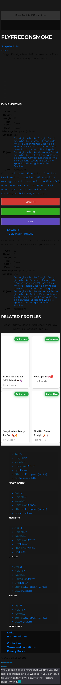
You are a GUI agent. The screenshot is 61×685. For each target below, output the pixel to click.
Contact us (14, 643)
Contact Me (31, 202)
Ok (19, 681)
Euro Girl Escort (38, 189)
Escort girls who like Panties (36, 153)
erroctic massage (24, 181)
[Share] (5, 662)
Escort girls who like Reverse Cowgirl (36, 156)
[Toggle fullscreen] (8, 662)
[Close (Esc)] (2, 662)
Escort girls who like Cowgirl (30, 138)
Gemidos (6, 193)
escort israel (29, 185)
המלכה (4, 50)
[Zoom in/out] (11, 662)
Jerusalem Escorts (25, 173)
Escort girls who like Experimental (34, 142)
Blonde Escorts (38, 177)
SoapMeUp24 (10, 46)
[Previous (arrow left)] (2, 666)
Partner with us (17, 636)
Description (14, 229)
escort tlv (6, 189)
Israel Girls (19, 193)
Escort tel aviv (45, 185)
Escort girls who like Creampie (34, 139)
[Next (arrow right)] (5, 666)
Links (10, 632)
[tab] (33, 230)
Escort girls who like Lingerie (37, 149)
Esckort (40, 181)
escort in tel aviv (11, 185)
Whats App (30, 212)
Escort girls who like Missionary (32, 152)
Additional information (21, 233)
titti (45, 193)
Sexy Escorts (34, 193)
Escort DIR (52, 181)
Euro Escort (20, 189)
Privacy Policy (16, 651)
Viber (30, 222)
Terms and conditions (21, 647)
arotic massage (18, 177)
